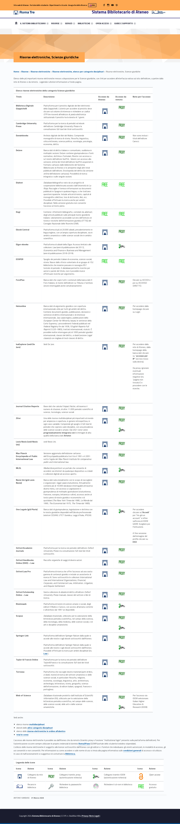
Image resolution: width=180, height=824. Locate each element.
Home (16, 23)
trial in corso (22, 734)
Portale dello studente (39, 5)
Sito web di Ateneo (21, 5)
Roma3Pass (84, 743)
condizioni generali (132, 750)
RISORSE (55, 23)
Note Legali (94, 815)
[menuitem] (16, 23)
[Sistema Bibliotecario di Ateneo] (24, 12)
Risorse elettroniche (40, 71)
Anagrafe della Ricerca (77, 5)
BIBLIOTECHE (84, 23)
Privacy (85, 815)
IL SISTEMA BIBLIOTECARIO (33, 23)
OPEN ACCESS (102, 23)
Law (45, 653)
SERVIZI (68, 23)
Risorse (24, 71)
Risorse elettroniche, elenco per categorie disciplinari (78, 71)
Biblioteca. (70, 753)
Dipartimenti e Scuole (58, 5)
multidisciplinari (37, 724)
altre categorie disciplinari (40, 727)
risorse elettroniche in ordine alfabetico (46, 731)
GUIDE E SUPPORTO (123, 23)
